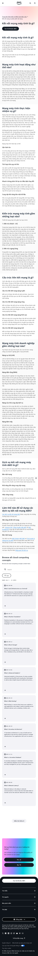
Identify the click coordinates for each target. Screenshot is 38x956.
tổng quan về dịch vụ (21, 550)
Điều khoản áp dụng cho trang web (22, 943)
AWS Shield (15, 538)
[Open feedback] (36, 478)
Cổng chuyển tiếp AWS (19, 527)
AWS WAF (22, 538)
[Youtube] (17, 934)
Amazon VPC (8, 527)
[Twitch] (14, 934)
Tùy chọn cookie (6, 948)
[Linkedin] (8, 934)
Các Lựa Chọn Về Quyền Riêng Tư (11, 945)
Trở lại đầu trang (18, 938)
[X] (3, 934)
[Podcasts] (20, 934)
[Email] (22, 934)
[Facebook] (5, 934)
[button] (10, 29)
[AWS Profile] (35, 3)
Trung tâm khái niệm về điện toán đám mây (14, 16)
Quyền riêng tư (6, 943)
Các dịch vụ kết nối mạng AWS (11, 514)
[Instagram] (11, 934)
